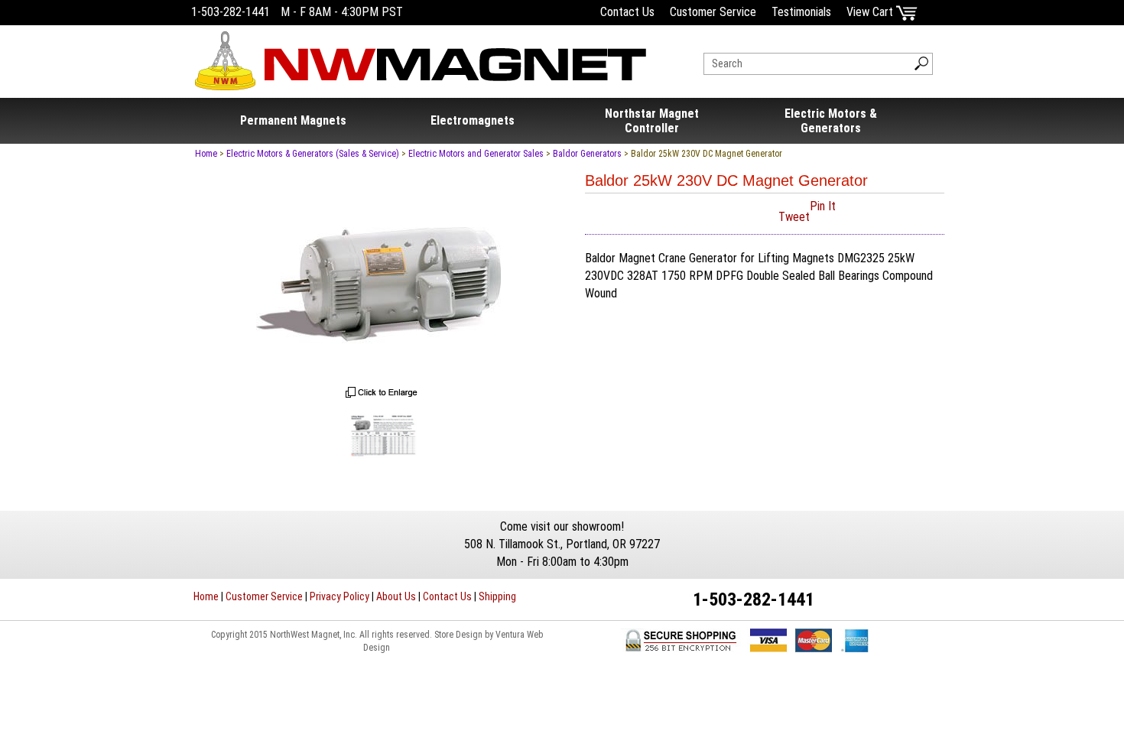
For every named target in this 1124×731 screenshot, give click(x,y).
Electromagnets (472, 120)
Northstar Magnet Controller (652, 120)
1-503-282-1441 (230, 12)
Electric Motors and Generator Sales (476, 153)
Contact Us (627, 12)
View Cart (871, 12)
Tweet (794, 217)
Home (206, 153)
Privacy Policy (339, 596)
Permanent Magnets (293, 120)
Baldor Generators (587, 153)
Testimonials (801, 12)
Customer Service (713, 12)
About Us (396, 596)
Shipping (497, 596)
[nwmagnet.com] (420, 54)
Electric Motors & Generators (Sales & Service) (312, 153)
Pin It (823, 206)
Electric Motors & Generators (831, 120)
